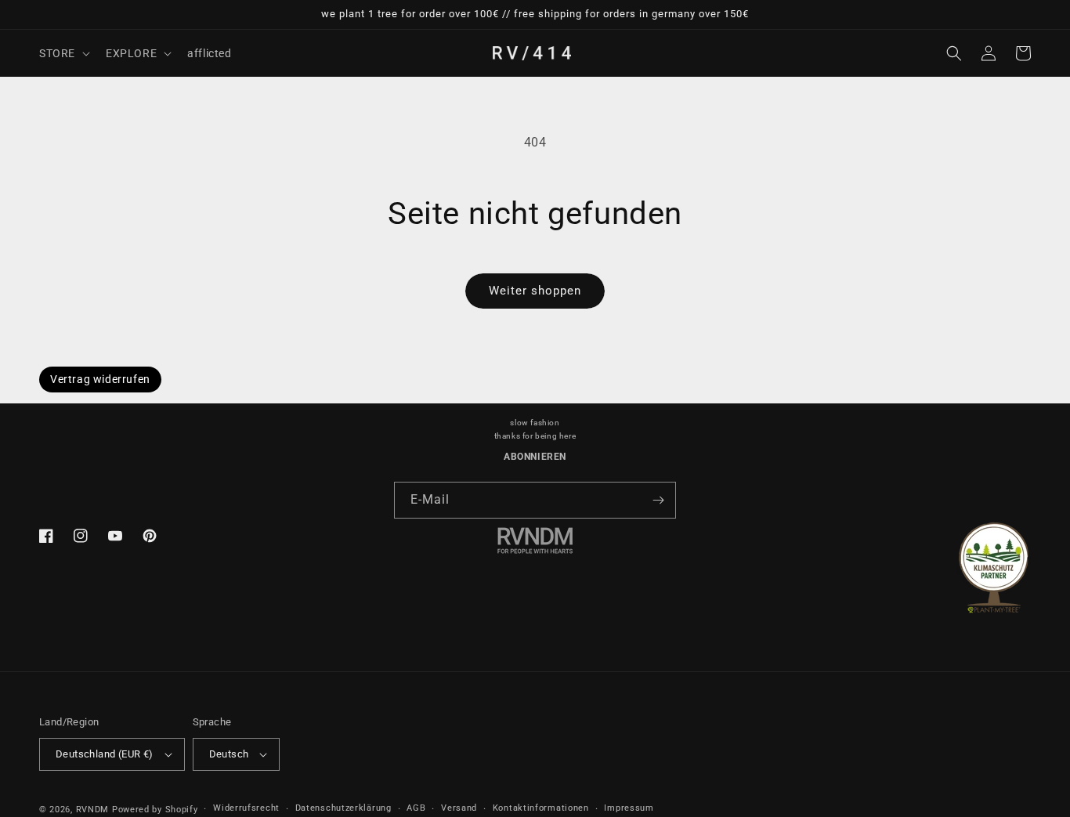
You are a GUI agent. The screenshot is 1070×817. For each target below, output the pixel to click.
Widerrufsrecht (246, 808)
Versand (459, 808)
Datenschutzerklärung (343, 808)
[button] (63, 53)
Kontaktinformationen (541, 808)
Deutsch (229, 754)
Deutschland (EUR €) (105, 754)
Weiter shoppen (535, 291)
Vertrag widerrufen (100, 379)
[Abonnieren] (658, 500)
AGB (416, 808)
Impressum (628, 808)
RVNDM (93, 809)
